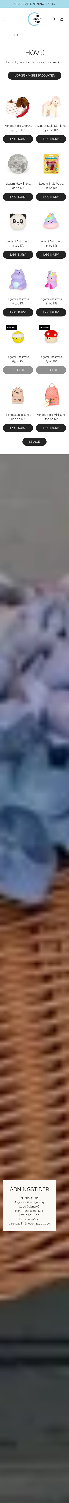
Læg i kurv (18, 138)
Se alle (34, 441)
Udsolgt (18, 370)
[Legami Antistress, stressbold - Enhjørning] (51, 279)
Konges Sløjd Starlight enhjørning (51, 126)
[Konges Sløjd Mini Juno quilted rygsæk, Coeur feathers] (51, 395)
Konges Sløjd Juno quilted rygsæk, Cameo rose (18, 415)
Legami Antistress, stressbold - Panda (18, 242)
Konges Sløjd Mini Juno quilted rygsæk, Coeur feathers (51, 415)
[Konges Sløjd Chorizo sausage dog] (18, 106)
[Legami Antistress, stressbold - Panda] (18, 222)
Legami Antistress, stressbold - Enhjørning (51, 299)
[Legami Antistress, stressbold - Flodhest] (18, 279)
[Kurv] (62, 19)
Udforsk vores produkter (35, 75)
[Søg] (53, 19)
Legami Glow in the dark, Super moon (18, 184)
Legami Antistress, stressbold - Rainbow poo (51, 242)
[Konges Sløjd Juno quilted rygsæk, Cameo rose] (18, 395)
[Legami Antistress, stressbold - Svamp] (51, 337)
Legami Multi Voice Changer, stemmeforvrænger (51, 184)
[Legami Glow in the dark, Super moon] (18, 164)
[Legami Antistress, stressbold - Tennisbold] (18, 337)
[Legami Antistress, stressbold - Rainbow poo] (51, 222)
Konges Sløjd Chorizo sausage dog (18, 126)
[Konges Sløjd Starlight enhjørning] (51, 106)
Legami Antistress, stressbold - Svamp (51, 357)
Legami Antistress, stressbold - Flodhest (18, 299)
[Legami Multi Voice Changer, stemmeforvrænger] (51, 164)
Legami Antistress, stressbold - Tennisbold (18, 357)
